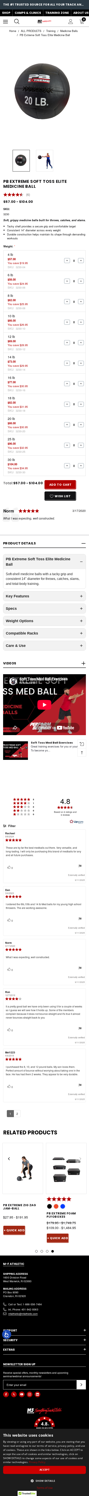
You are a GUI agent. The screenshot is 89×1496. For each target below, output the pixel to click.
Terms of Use (45, 1488)
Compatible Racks (22, 633)
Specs (11, 608)
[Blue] (63, 1206)
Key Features (17, 596)
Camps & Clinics (28, 13)
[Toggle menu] (5, 21)
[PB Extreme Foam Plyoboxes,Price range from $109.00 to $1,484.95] (66, 1168)
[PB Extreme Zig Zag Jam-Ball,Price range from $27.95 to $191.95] (22, 1168)
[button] (44, 1425)
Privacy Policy (37, 1462)
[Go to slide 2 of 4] (42, 1251)
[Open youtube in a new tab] (22, 1394)
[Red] (56, 1206)
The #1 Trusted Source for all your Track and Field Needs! (44, 2)
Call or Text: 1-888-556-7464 (25, 1304)
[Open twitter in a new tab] (14, 1394)
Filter (11, 826)
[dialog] (44, 1462)
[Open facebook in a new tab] (6, 1394)
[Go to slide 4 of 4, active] (52, 1251)
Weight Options (19, 621)
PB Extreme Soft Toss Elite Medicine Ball (38, 561)
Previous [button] (8, 1159)
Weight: (9, 246)
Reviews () (16, 195)
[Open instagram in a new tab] (29, 1394)
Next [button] (80, 1159)
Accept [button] (44, 1469)
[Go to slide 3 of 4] (47, 1251)
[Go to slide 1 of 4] (36, 1251)
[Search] (16, 21)
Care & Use (16, 646)
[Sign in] (70, 21)
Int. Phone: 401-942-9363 (23, 1309)
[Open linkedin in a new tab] (37, 1394)
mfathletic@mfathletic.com (23, 1313)
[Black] (49, 1206)
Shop (6, 13)
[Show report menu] (80, 866)
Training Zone (57, 13)
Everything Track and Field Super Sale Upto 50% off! (44, 7)
